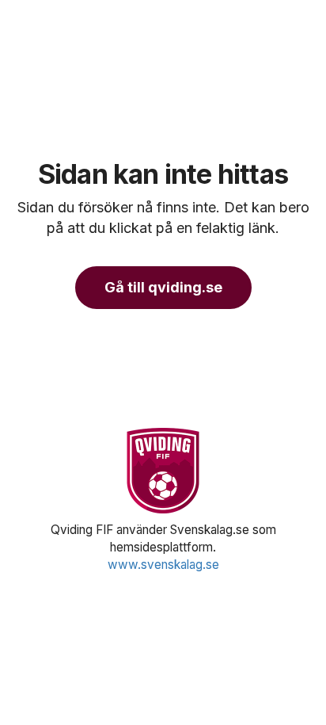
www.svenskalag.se (163, 564)
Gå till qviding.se (163, 287)
